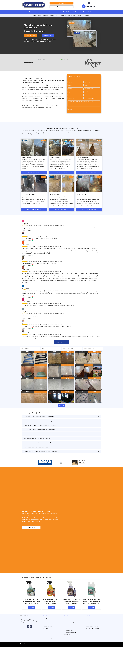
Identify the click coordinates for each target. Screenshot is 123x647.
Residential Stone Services (55, 11)
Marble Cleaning (70, 622)
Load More (61, 405)
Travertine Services (87, 11)
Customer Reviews (90, 620)
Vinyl (57, 15)
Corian (79, 15)
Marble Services (66, 11)
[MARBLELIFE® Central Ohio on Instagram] (31, 626)
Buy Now (31, 607)
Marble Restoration (71, 632)
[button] (61, 416)
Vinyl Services (46, 628)
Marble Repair (69, 628)
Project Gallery (86, 15)
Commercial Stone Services (41, 11)
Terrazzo (52, 15)
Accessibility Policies (41, 643)
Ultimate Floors (37, 15)
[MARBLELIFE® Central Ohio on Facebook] (89, 3)
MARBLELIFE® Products (66, 15)
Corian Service (46, 620)
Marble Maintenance (71, 626)
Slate (74, 15)
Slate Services (46, 624)
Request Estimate (90, 622)
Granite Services (77, 11)
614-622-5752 (91, 7)
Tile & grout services (48, 618)
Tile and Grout (45, 15)
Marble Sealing (69, 630)
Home (30, 11)
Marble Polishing (70, 624)
